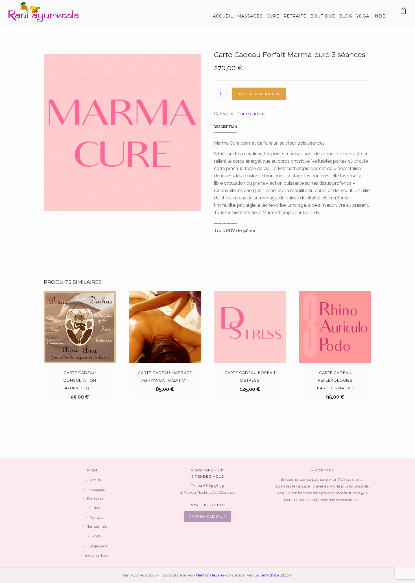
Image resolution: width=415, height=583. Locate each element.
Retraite (294, 16)
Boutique (322, 16)
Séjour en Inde (96, 555)
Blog (345, 16)
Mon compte (96, 527)
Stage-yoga (98, 546)
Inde (379, 16)
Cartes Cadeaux (208, 516)
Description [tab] (225, 127)
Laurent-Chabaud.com (273, 575)
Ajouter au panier (259, 94)
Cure (273, 16)
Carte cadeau (251, 113)
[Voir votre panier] (403, 12)
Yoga (362, 16)
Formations (96, 499)
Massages (250, 16)
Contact (96, 517)
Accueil (223, 16)
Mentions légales (210, 575)
